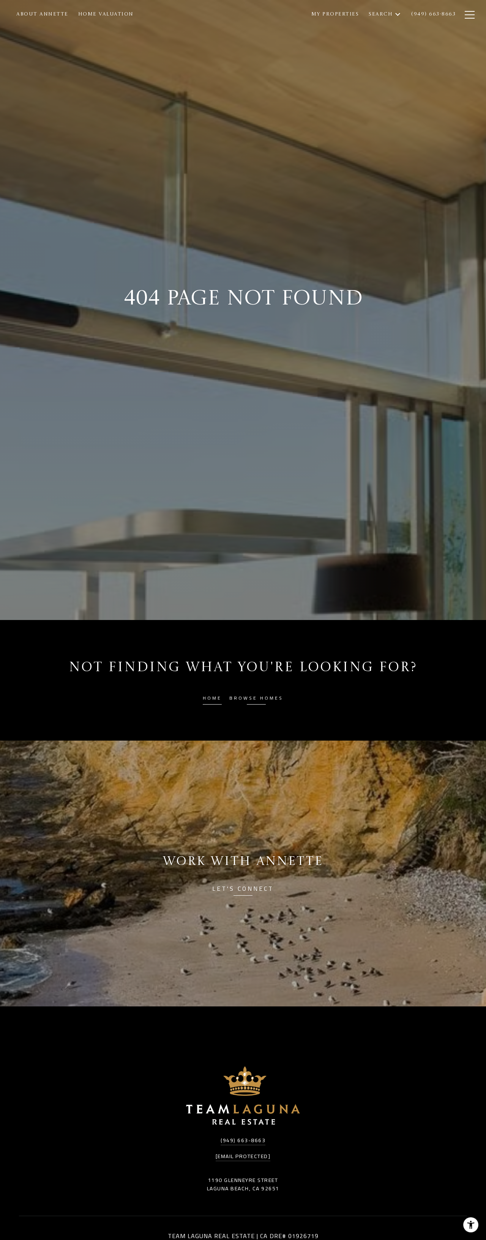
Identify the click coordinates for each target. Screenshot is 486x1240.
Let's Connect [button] (243, 889)
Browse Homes (256, 699)
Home (212, 699)
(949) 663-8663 (243, 1140)
